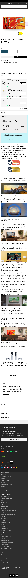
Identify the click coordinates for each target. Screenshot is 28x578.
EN (4, 524)
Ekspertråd (4, 558)
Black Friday (4, 560)
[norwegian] (5, 468)
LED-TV (8, 10)
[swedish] (2, 468)
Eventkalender (4, 556)
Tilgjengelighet (4, 488)
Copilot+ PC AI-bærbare (7, 562)
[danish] (8, 468)
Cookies (3, 486)
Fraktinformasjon (5, 480)
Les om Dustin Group (6, 536)
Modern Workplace (5, 500)
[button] (18, 3)
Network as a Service (6, 502)
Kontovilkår (4, 482)
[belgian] (16, 468)
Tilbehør (3, 409)
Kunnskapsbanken (5, 554)
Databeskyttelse (5, 506)
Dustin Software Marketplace (8, 514)
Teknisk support (5, 528)
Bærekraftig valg (5, 540)
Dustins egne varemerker (7, 542)
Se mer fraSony (6, 394)
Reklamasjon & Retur (6, 522)
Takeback (3, 512)
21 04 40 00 (10, 446)
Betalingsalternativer (6, 476)
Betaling (3, 526)
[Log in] (23, 3)
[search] (25, 6)
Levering (3, 520)
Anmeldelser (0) (5, 417)
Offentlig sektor (5, 546)
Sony (2, 38)
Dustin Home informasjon (7, 530)
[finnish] (11, 468)
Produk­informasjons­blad (22, 31)
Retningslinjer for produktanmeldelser (10, 492)
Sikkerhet (3, 508)
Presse (2, 534)
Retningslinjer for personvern (8, 484)
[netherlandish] (14, 468)
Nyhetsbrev (4, 552)
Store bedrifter (4, 544)
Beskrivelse (4, 112)
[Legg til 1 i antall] (12, 57)
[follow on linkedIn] (13, 575)
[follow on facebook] (10, 575)
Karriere (3, 538)
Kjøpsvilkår (3, 474)
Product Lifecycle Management (8, 510)
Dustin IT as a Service (6, 498)
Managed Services (5, 496)
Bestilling (3, 518)
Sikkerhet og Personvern (7, 548)
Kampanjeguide (5, 490)
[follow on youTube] (17, 575)
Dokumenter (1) (5, 413)
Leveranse (3, 478)
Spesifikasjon (4, 404)
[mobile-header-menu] (2, 3)
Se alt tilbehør (23, 108)
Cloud (2, 504)
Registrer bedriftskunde (14, 439)
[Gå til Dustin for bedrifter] (8, 3)
